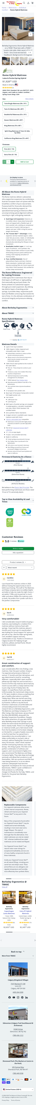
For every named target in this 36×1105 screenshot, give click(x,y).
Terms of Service (15, 1100)
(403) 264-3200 (18, 992)
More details (29, 99)
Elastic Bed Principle (22, 487)
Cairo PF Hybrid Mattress (25, 912)
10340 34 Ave (18, 1029)
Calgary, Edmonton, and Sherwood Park (19, 184)
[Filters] (4, 568)
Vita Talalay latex (22, 380)
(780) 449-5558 (18, 1073)
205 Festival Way (18, 1067)
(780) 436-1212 (18, 1035)
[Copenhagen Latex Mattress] (9, 897)
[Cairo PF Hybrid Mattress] (25, 897)
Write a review (18, 549)
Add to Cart (24, 162)
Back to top (16, 951)
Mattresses (13, 8)
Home (4, 8)
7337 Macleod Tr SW (18, 984)
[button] (32, 3)
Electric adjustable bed (13, 419)
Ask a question (18, 553)
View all (4, 887)
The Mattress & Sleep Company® (18, 1095)
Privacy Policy (5, 1100)
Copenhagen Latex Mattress (9, 912)
